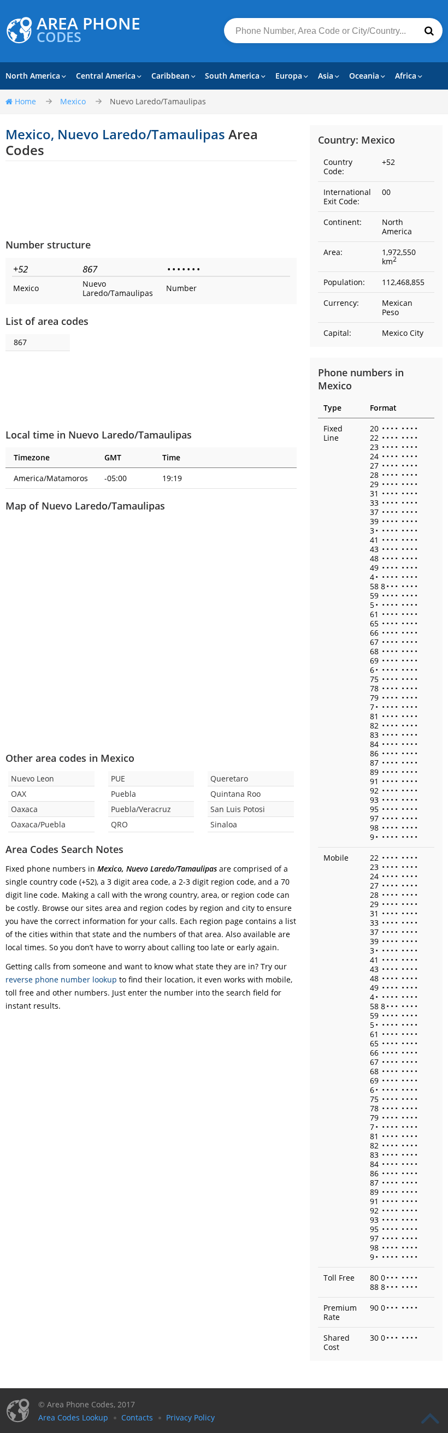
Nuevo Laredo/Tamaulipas (158, 101)
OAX (18, 794)
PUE (118, 778)
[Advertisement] (151, 199)
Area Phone (88, 30)
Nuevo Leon (32, 778)
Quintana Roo (235, 794)
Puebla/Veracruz (141, 809)
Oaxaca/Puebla (38, 824)
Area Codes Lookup (73, 1417)
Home (25, 101)
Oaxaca (24, 809)
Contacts (137, 1417)
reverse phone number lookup (61, 979)
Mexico (73, 101)
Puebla (123, 794)
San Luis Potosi (237, 809)
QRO (119, 824)
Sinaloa (223, 824)
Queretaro (229, 778)
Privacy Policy (190, 1417)
